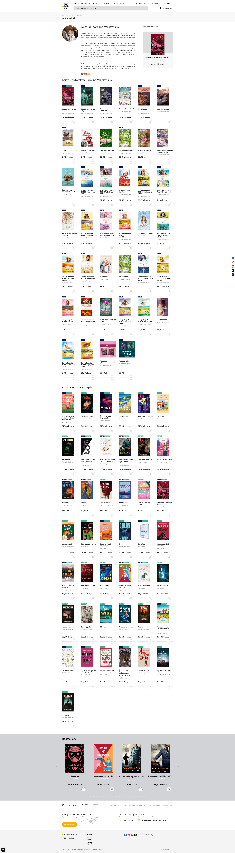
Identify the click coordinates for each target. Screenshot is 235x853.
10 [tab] (103, 796)
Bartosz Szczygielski (106, 505)
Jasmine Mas (66, 673)
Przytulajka (104, 276)
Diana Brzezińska (86, 419)
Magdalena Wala (86, 629)
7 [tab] (99, 796)
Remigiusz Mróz (105, 420)
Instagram (85, 804)
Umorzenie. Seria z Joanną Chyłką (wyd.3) (131, 777)
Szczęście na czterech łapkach (68, 191)
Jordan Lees (123, 678)
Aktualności (97, 4)
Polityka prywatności (91, 843)
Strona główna (66, 15)
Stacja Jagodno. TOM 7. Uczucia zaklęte (68, 278)
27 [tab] (128, 796)
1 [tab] (90, 796)
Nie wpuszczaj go (163, 585)
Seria (64, 86)
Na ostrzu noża (143, 670)
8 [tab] (100, 796)
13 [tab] (107, 796)
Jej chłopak (66, 459)
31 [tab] (134, 796)
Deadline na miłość (145, 459)
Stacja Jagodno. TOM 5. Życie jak (68, 320)
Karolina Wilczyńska (158, 60)
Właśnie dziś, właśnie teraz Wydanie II (165, 151)
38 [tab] (144, 796)
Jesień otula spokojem (142, 110)
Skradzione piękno (88, 416)
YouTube (84, 806)
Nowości (69, 86)
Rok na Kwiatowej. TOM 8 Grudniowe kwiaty (88, 192)
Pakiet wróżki (124, 361)
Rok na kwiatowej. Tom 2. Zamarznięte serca (145, 278)
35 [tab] (140, 796)
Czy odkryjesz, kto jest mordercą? (107, 671)
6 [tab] (97, 796)
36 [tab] (141, 796)
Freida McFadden (67, 462)
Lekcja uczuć (67, 544)
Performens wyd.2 (126, 150)
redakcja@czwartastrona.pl (154, 820)
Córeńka (103, 627)
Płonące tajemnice (126, 627)
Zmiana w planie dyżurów (125, 586)
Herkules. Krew (68, 670)
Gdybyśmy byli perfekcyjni (105, 545)
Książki (76, 4)
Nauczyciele (66, 627)
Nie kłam (65, 715)
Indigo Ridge (123, 503)
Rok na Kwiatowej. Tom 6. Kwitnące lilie (164, 191)
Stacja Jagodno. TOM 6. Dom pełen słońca (164, 278)
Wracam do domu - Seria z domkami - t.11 (164, 628)
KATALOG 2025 (125, 4)
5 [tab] (96, 796)
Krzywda (65, 503)
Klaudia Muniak (67, 505)
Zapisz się (71, 824)
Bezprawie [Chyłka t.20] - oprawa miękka (126, 461)
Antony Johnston (105, 674)
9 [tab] (102, 796)
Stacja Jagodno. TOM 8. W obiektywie (125, 235)
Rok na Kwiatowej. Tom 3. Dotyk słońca (88, 277)
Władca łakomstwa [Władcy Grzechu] (107, 460)
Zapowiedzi (85, 4)
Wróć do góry (145, 834)
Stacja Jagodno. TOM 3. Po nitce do (145, 320)
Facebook (95, 804)
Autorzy (115, 4)
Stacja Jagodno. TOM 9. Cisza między (89, 234)
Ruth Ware (160, 548)
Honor (83, 503)
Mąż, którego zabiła (145, 416)
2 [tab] (91, 796)
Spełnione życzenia (145, 233)
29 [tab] (131, 796)
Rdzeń (140, 627)
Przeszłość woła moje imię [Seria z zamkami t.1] (68, 418)
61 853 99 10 (128, 820)
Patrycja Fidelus (162, 462)
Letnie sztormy (124, 416)
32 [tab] (135, 796)
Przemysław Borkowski (164, 674)
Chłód (121, 544)
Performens (123, 276)
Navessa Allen (74, 779)
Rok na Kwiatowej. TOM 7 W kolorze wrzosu (107, 192)
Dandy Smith (104, 588)
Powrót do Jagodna (69, 150)
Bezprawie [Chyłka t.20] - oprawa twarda (88, 461)
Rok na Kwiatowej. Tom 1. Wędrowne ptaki (88, 321)
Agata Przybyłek (67, 422)
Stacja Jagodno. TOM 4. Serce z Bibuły (125, 321)
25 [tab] (125, 796)
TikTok (92, 806)
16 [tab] (112, 796)
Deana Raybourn (143, 673)
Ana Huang (103, 464)
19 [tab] (116, 796)
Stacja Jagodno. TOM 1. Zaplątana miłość (87, 364)
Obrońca (141, 544)
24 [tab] (124, 796)
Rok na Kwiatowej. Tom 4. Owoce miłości (164, 235)
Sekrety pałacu (86, 627)
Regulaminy (165, 4)
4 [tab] (94, 796)
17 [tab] (113, 796)
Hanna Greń (123, 629)
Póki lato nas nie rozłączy (144, 503)
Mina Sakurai (142, 419)
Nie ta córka (104, 585)
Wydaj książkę (144, 4)
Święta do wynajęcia (88, 150)
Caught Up (75, 776)
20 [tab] (118, 796)
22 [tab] (121, 796)
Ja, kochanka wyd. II (145, 150)
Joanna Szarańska (86, 674)
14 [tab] (109, 796)
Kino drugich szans (88, 585)
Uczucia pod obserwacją (103, 776)
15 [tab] (110, 796)
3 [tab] (93, 796)
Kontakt (155, 4)
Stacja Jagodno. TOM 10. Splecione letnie (145, 192)
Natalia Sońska (142, 462)
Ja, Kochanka (162, 320)
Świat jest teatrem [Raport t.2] (107, 417)
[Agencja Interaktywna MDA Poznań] (171, 849)
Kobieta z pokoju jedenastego (163, 545)
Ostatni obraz (105, 503)
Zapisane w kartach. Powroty (157, 57)
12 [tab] (106, 796)
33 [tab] (137, 796)
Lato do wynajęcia (107, 150)
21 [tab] (119, 796)
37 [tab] (143, 796)
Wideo (106, 4)
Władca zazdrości (144, 585)
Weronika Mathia (124, 547)
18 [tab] (115, 796)
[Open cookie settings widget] (3, 850)
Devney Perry (123, 505)
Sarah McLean (123, 419)
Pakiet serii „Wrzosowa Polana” (107, 362)
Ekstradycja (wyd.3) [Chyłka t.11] (160, 776)
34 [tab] (138, 796)
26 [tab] (127, 796)
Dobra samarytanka (88, 544)
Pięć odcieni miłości (126, 109)
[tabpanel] (75, 766)
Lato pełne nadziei (164, 109)
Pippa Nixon (160, 419)
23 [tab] (122, 796)
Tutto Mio (160, 416)
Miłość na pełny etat (164, 459)
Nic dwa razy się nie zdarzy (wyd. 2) (88, 671)
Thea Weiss (84, 588)
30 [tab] (132, 796)
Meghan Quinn (143, 507)
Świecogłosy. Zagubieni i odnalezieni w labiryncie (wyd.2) (125, 672)
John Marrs (84, 547)
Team (135, 4)
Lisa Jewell (160, 588)
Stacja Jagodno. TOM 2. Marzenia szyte (68, 364)
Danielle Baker (85, 505)
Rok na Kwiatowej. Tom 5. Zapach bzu (107, 234)
